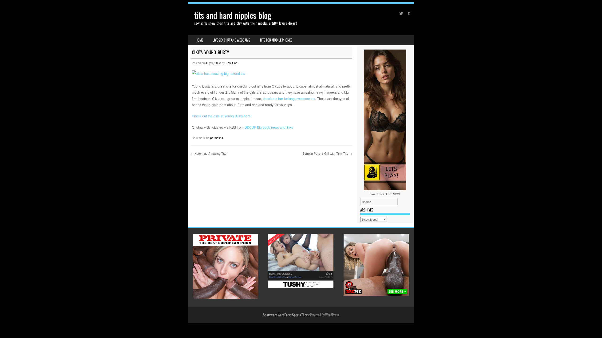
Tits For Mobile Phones (276, 40)
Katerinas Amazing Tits (208, 153)
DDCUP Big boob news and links (269, 127)
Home (199, 40)
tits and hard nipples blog (232, 15)
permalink (216, 138)
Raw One (232, 63)
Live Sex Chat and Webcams (231, 40)
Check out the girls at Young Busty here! (222, 116)
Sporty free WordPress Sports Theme (286, 315)
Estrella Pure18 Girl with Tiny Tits (327, 153)
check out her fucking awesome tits (289, 98)
